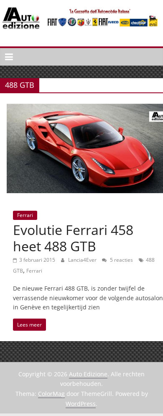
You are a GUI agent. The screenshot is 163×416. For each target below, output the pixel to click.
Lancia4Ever (83, 259)
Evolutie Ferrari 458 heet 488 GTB (73, 238)
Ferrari (25, 215)
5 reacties (121, 259)
